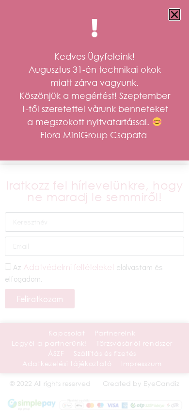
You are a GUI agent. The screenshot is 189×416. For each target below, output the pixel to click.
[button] (174, 14)
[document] (94, 208)
